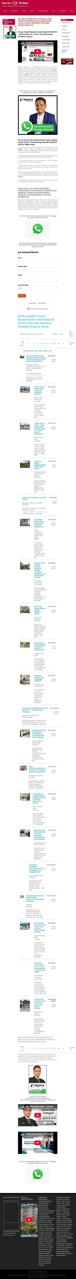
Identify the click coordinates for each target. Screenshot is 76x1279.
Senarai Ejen (65, 46)
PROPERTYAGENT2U (44, 1218)
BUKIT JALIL (59, 1228)
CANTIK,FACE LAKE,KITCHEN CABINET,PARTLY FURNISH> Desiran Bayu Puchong (39, 798)
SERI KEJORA (66, 1205)
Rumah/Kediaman (67, 22)
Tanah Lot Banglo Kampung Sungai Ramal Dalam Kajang (40, 464)
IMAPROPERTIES (43, 1205)
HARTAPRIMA (42, 1197)
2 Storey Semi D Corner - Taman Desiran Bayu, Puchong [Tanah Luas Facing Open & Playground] (39, 428)
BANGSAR (60, 1226)
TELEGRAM (69, 1244)
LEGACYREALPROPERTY (45, 1213)
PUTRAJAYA (47, 1259)
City (50, 351)
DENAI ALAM (42, 1261)
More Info (29, 381)
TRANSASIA (68, 1253)
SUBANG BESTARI (61, 1224)
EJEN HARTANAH (61, 1240)
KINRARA (41, 1255)
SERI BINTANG (60, 1203)
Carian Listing (66, 39)
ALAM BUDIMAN (61, 1207)
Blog (72, 11)
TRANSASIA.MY (60, 1244)
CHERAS (50, 1245)
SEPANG (47, 1255)
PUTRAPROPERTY (43, 1203)
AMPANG (69, 1224)
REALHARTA (41, 1211)
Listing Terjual (66, 33)
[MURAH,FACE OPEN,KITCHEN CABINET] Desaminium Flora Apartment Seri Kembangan (40, 834)
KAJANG (40, 1259)
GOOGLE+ (69, 1245)
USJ (62, 1234)
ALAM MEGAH (42, 1236)
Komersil (64, 26)
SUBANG (40, 1228)
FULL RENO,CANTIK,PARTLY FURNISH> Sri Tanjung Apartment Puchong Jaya (37, 769)
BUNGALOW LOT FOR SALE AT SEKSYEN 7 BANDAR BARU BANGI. (40, 646)
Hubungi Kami (62, 11)
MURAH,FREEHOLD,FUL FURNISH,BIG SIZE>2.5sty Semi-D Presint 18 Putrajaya (35, 898)
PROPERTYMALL (43, 1207)
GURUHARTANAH (43, 1209)
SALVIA (71, 1234)
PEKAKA (58, 1220)
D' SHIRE (63, 1211)
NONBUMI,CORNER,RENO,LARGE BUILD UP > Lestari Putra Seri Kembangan (35, 710)
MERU (58, 1201)
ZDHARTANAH (50, 1211)
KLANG (40, 1247)
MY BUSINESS (61, 1245)
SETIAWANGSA (42, 1245)
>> (63, 344)
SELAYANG (48, 1244)
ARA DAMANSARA (62, 1236)
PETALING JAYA (48, 1238)
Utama (5, 11)
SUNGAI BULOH (43, 1224)
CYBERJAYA (67, 1228)
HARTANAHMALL (61, 1255)
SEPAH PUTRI (66, 1218)
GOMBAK (41, 1234)
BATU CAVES (67, 1226)
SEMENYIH (69, 1238)
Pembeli (24, 11)
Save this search (71, 334)
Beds (40, 351)
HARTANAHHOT (42, 1199)
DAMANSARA (61, 1197)
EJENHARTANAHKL (44, 1216)
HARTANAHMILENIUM (44, 1201)
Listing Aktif (65, 36)
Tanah (64, 29)
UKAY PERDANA (43, 1249)
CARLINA (64, 1216)
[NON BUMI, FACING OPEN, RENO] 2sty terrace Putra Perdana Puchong (40, 1003)
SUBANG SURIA (65, 1201)
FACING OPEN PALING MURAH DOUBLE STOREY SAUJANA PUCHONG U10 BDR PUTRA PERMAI (36, 358)
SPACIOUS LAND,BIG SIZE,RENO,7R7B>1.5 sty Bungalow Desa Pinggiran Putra (37, 868)
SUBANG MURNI (43, 1240)
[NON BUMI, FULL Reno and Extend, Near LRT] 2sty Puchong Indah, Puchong (39, 927)
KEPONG (48, 1232)
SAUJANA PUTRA (61, 1232)
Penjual (32, 11)
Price (36, 351)
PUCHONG (41, 1232)
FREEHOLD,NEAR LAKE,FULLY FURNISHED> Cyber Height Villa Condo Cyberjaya (39, 733)
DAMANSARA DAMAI (62, 1230)
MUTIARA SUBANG (49, 1228)
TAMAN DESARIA (67, 1220)
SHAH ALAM (47, 1222)
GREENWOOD (67, 1222)
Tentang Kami (14, 11)
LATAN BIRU (66, 1213)
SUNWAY (66, 1199)
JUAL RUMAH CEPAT (62, 1249)
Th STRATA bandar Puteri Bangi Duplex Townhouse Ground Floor (39, 523)
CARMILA (59, 1218)
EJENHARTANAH (43, 1215)
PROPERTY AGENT (61, 1242)
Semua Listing (66, 43)
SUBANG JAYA (48, 1226)
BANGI (54, 70)
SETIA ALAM (48, 1234)
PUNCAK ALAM (48, 1247)
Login (53, 11)
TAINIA (66, 1234)
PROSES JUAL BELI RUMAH (64, 1247)
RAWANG (41, 1230)
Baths (45, 351)
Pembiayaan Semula (43, 11)
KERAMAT (59, 1222)
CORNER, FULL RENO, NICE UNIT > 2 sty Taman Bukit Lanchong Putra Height (39, 967)
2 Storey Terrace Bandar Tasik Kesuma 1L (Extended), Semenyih (39, 390)
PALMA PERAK (60, 1215)
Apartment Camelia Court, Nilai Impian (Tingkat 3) (39, 678)
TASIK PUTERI (49, 1230)
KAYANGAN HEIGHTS (62, 1209)
